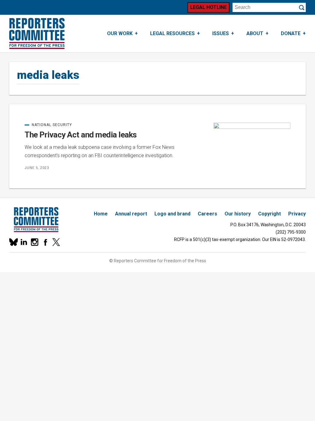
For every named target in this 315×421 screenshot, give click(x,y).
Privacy (297, 214)
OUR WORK (120, 33)
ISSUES (220, 33)
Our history (238, 214)
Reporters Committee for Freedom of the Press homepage (37, 33)
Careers (207, 214)
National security (48, 125)
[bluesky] (13, 242)
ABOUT (254, 33)
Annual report (131, 214)
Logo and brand (172, 214)
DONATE (291, 33)
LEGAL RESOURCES (172, 33)
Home (101, 214)
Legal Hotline (208, 7)
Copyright (269, 214)
